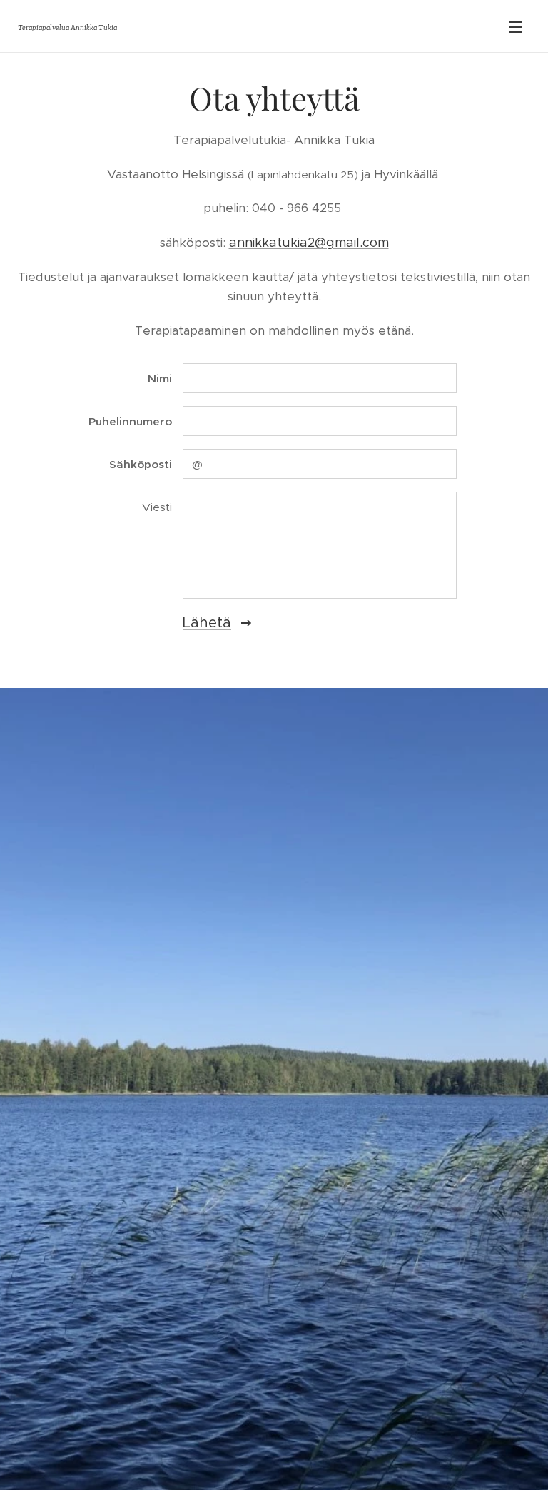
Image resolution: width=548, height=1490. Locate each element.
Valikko (516, 26)
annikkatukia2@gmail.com (309, 242)
